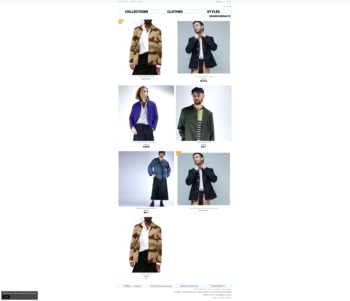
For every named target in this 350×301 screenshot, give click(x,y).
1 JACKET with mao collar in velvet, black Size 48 (204, 208)
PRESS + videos (132, 286)
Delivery (218, 289)
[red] (202, 81)
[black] (201, 81)
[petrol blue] (206, 81)
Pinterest (139, 1)
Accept (6, 297)
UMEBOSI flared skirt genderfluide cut (146, 208)
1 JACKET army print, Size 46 (146, 77)
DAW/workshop (189, 286)
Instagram (133, 1)
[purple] (204, 81)
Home (120, 1)
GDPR (196, 289)
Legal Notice (202, 289)
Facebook (126, 1)
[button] (137, 11)
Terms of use (211, 289)
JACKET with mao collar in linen (146, 142)
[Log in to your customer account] (227, 6)
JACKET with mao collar (204, 142)
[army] (205, 146)
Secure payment (227, 289)
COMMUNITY (217, 286)
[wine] (148, 146)
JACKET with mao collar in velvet (203, 77)
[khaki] (143, 146)
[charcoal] (145, 146)
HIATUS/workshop (161, 286)
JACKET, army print (146, 274)
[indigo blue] (147, 146)
